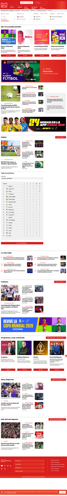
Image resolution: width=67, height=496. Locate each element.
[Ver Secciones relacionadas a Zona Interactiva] (46, 7)
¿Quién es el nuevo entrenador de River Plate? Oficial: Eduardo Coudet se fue (29, 103)
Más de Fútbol (60, 137)
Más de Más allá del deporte (57, 419)
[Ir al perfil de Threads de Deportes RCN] (4, 469)
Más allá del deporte (34, 7)
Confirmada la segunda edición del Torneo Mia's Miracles (27, 426)
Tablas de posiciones (26, 2)
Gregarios (4, 357)
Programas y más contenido (13, 338)
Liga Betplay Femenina (42, 10)
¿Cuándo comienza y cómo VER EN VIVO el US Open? (27, 396)
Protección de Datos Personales (58, 464)
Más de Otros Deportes (58, 379)
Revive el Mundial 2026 (7, 47)
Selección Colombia (57, 46)
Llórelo (35, 357)
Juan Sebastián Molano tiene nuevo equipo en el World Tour (10, 306)
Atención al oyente (55, 460)
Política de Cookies (12, 492)
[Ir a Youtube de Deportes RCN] (2, 466)
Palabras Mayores (23, 357)
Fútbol (11, 7)
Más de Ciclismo (59, 281)
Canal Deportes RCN (41, 46)
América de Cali (25, 10)
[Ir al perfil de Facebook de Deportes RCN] (4, 466)
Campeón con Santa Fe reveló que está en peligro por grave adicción (27, 435)
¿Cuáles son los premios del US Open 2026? (10, 404)
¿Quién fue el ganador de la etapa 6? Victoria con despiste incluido (27, 300)
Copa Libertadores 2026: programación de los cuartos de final (10, 107)
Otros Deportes (26, 7)
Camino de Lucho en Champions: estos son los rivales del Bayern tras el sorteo (47, 258)
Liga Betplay (17, 10)
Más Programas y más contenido (55, 337)
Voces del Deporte (56, 357)
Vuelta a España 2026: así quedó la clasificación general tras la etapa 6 (12, 265)
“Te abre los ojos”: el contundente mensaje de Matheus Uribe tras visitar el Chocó (27, 446)
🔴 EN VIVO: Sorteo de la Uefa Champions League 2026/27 (14, 271)
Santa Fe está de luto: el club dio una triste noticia (10, 444)
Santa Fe (50, 10)
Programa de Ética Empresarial (57, 466)
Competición (3, 176)
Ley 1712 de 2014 (55, 470)
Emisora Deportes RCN (23, 47)
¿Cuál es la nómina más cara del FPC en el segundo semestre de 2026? (28, 165)
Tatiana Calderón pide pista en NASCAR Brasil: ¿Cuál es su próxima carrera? (27, 406)
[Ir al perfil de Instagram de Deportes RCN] (7, 466)
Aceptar (62, 492)
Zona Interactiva (43, 7)
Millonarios (32, 10)
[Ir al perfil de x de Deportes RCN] (1, 469)
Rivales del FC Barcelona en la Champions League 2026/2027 (27, 144)
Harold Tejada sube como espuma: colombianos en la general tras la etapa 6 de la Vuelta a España (27, 289)
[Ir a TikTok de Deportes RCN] (10, 466)
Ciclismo (20, 7)
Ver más (8, 55)
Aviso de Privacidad (55, 462)
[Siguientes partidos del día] (65, 16)
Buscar (38, 2)
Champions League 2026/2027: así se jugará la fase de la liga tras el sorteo (55, 101)
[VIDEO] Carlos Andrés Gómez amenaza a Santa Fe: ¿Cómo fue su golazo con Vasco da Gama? (29, 95)
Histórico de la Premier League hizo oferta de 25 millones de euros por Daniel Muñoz (29, 111)
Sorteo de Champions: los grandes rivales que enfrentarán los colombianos (27, 154)
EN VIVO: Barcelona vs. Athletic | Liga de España (9, 163)
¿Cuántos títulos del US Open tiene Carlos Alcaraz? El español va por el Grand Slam (27, 386)
